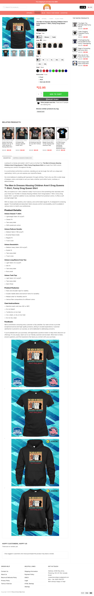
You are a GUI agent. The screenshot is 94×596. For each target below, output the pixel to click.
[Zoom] (4, 46)
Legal (26, 580)
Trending (37, 13)
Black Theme (59, 18)
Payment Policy (29, 574)
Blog (43, 13)
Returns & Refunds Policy (9, 577)
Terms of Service (6, 583)
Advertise (63, 13)
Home (38, 18)
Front (41, 77)
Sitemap (27, 586)
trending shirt (40, 111)
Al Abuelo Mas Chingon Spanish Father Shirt (20, 143)
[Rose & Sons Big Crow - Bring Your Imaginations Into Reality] (47, 7)
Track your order (52, 13)
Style (38, 40)
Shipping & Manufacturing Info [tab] (22, 158)
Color (38, 67)
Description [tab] (7, 158)
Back (41, 79)
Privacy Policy (5, 580)
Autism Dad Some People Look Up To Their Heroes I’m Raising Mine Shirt (7, 144)
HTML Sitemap (29, 583)
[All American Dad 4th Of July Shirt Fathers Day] (35, 133)
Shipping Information (31, 571)
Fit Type (39, 33)
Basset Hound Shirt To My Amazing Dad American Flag (48, 143)
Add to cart (56, 94)
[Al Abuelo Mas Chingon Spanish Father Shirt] (22, 133)
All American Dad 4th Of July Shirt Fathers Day (35, 143)
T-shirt (51, 18)
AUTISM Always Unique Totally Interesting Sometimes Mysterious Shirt (60, 145)
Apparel (29, 13)
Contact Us (4, 571)
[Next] (31, 33)
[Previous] (4, 33)
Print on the (40, 74)
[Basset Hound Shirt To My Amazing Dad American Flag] (49, 133)
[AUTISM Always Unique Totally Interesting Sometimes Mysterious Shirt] (62, 133)
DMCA (27, 577)
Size (38, 56)
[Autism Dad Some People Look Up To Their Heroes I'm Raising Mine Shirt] (8, 133)
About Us (4, 574)
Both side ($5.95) (45, 82)
